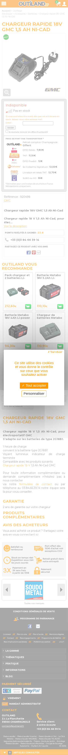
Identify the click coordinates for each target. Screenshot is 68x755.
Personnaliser (34, 393)
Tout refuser (56, 352)
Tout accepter (35, 385)
